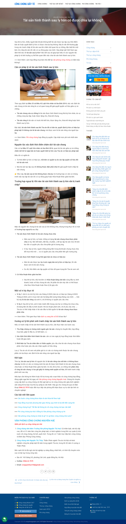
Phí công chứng (26, 515)
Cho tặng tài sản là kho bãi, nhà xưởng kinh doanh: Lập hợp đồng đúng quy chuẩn (101, 159)
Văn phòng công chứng (71, 498)
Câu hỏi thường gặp (60, 17)
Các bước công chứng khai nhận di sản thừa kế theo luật (38, 398)
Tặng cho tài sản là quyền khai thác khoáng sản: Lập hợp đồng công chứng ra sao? (101, 204)
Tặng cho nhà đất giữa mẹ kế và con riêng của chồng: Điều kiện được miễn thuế (101, 215)
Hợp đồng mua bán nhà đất (73, 507)
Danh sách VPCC (44, 509)
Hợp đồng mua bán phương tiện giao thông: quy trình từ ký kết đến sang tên (46, 403)
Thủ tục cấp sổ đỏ (56, 4)
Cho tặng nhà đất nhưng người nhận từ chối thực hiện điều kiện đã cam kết (101, 149)
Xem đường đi (26, 511)
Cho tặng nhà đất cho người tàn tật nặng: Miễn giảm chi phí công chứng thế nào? (101, 169)
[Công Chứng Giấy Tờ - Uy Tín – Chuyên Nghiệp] (25, 4)
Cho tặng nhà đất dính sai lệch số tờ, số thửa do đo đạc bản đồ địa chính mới (101, 138)
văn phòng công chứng (81, 521)
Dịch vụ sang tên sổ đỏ (71, 501)
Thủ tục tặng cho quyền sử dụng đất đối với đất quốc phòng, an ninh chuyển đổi (101, 225)
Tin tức (98, 4)
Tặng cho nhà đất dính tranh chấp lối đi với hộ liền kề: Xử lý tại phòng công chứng (101, 192)
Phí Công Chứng (88, 4)
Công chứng (42, 4)
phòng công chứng (67, 521)
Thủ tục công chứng (73, 4)
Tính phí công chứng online (72, 511)
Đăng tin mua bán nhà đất (72, 514)
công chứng (57, 521)
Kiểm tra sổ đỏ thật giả (71, 504)
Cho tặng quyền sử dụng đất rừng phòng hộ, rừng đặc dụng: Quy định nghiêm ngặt (101, 180)
